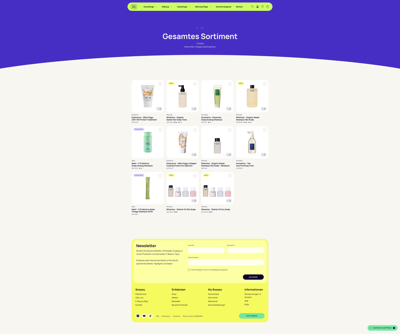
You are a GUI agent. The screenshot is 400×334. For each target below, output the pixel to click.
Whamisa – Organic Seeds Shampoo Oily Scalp (247, 118)
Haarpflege (182, 6)
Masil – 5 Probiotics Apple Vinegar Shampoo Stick (143, 210)
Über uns (139, 297)
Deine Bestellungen (216, 305)
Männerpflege (201, 6)
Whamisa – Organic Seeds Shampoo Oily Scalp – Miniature (215, 164)
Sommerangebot (223, 6)
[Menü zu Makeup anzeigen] (171, 6)
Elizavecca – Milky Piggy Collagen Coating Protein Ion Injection (181, 164)
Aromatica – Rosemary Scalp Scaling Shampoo (211, 118)
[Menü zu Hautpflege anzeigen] (156, 6)
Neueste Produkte (180, 305)
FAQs (246, 304)
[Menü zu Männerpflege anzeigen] (210, 6)
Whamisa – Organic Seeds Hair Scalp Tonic (176, 118)
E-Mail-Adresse (193, 257)
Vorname (191, 245)
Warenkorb (213, 301)
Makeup (165, 6)
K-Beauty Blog (141, 301)
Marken (239, 6)
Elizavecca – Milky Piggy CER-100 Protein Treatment (144, 118)
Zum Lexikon (251, 315)
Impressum (176, 316)
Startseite (197, 28)
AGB (246, 301)
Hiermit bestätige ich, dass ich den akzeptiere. (209, 270)
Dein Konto (213, 297)
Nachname (231, 245)
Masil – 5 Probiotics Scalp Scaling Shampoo (142, 164)
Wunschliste (213, 294)
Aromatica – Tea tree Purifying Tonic (245, 164)
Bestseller (176, 301)
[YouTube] (144, 315)
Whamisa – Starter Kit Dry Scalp (215, 209)
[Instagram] (137, 315)
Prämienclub (140, 294)
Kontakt (138, 305)
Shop (174, 294)
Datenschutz (217, 270)
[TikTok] (150, 315)
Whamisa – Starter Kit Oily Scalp (181, 209)
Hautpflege (149, 6)
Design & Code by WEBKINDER (193, 316)
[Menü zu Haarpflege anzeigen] (189, 6)
